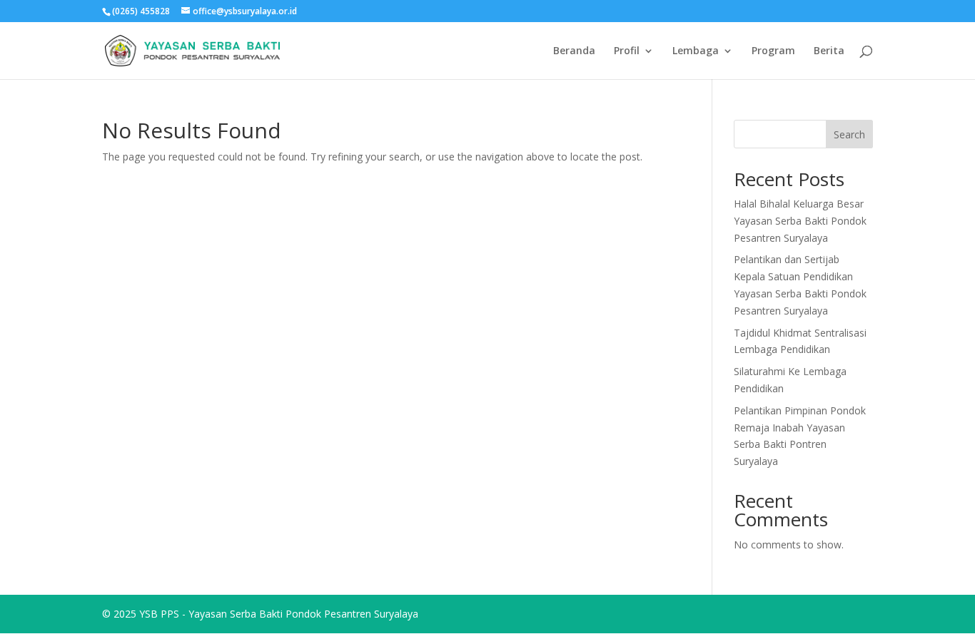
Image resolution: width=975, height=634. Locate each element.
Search (849, 134)
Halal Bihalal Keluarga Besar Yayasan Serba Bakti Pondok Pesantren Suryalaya (800, 221)
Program (773, 51)
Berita (829, 51)
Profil (627, 51)
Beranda (574, 51)
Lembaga (695, 51)
